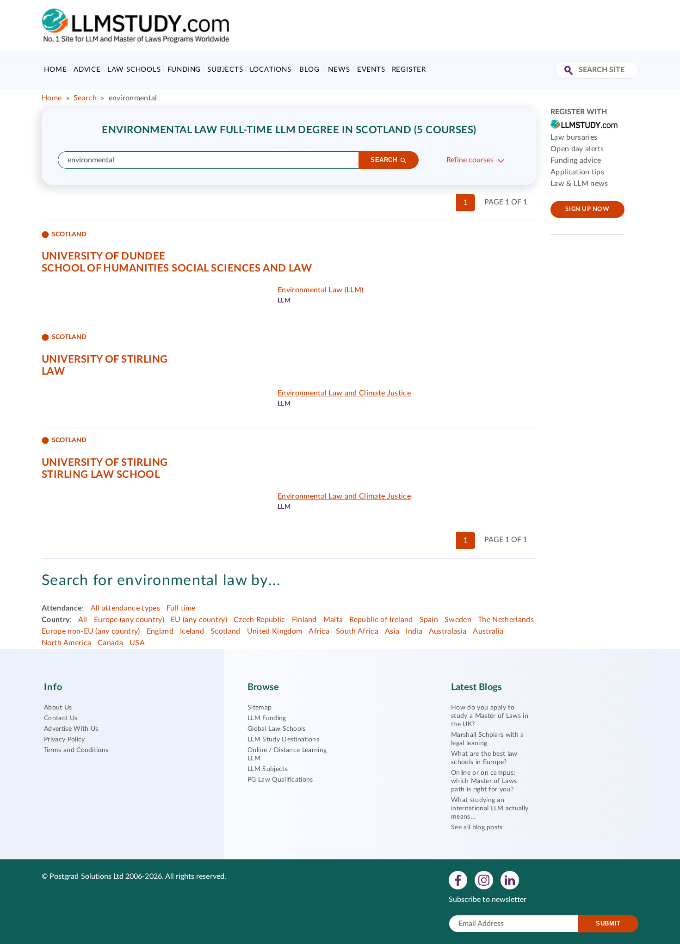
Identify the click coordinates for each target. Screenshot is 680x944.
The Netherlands (506, 619)
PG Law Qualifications (280, 780)
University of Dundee (104, 256)
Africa (319, 631)
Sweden (458, 619)
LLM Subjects (267, 769)
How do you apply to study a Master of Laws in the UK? (489, 716)
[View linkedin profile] (510, 879)
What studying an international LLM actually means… (489, 808)
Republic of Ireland (381, 619)
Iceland (192, 631)
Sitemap (259, 707)
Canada (110, 643)
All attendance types (125, 608)
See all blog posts (477, 827)
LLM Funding (266, 718)
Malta (333, 619)
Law (53, 371)
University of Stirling (105, 359)
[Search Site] (569, 71)
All (82, 619)
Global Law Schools (276, 729)
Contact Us (60, 718)
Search (85, 98)
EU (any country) (199, 619)
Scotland (225, 631)
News (339, 69)
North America (66, 643)
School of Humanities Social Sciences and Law (177, 268)
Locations (270, 69)
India (414, 631)
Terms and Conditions (76, 750)
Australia (488, 631)
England (160, 631)
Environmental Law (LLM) (320, 290)
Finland (304, 619)
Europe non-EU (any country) (91, 631)
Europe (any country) (129, 619)
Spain (429, 619)
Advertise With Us (71, 729)
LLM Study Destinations (283, 739)
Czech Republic (259, 619)
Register (409, 69)
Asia (392, 631)
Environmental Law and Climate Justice (344, 393)
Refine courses (470, 160)
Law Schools (134, 69)
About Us (58, 707)
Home (55, 69)
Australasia (448, 631)
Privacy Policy (64, 739)
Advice (87, 69)
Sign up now (587, 209)
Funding (184, 69)
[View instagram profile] (484, 879)
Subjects (225, 69)
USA (137, 643)
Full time (181, 608)
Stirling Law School (101, 474)
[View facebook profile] (458, 879)
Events (371, 69)
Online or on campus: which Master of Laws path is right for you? (484, 781)
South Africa (357, 631)
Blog (309, 69)
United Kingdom (274, 631)
